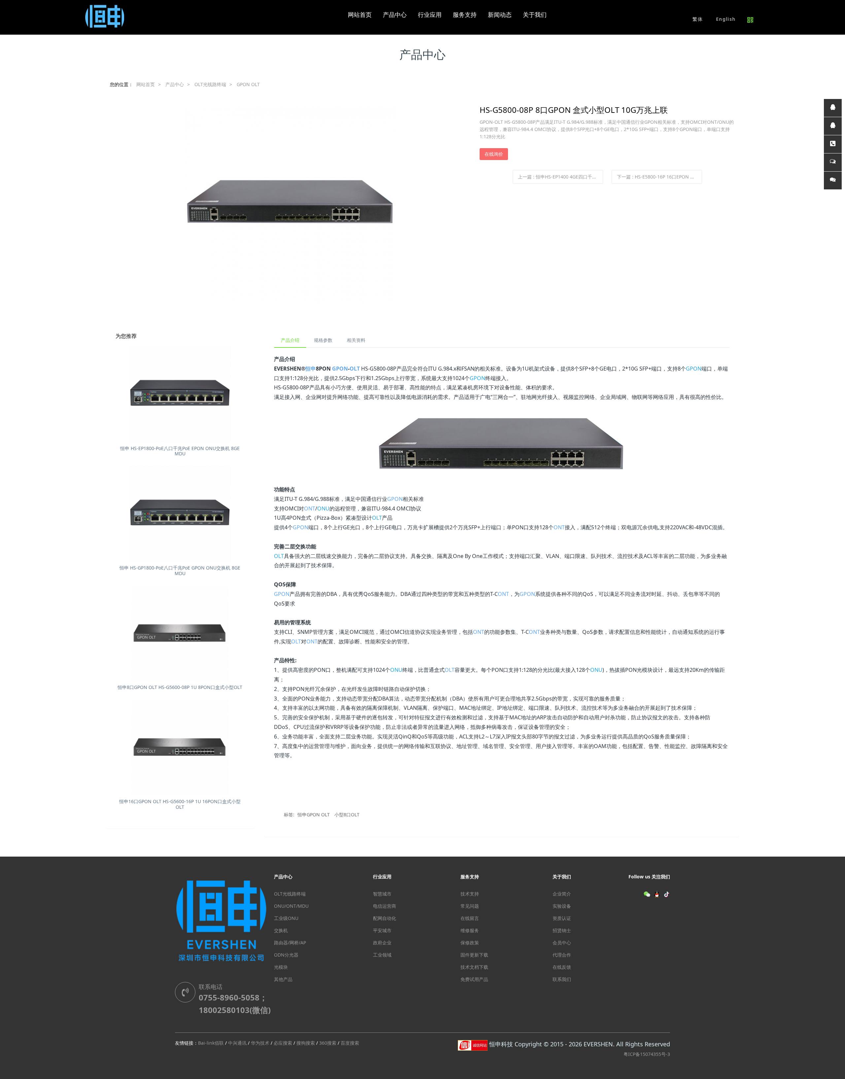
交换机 (281, 930)
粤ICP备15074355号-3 (647, 1054)
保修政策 (469, 942)
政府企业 (382, 942)
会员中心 (562, 942)
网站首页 (360, 15)
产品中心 (174, 84)
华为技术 (260, 1043)
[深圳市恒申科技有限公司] (105, 15)
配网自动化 (384, 918)
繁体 (698, 19)
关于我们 (562, 876)
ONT (309, 508)
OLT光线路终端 (210, 84)
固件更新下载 (474, 955)
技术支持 (469, 894)
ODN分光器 (286, 955)
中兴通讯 (237, 1043)
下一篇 (659, 177)
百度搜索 (350, 1043)
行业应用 (382, 876)
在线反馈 (562, 967)
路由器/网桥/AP (290, 942)
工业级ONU (286, 918)
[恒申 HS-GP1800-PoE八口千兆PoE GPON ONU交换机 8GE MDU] (180, 514)
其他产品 (283, 979)
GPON (340, 368)
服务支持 (469, 876)
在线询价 (494, 154)
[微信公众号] (833, 180)
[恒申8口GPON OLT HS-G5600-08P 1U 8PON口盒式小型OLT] (180, 633)
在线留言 (469, 918)
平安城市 (382, 930)
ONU (323, 508)
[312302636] (833, 126)
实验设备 (562, 906)
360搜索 (327, 1043)
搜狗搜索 (305, 1043)
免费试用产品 (474, 979)
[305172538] (833, 108)
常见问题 (469, 906)
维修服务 (469, 930)
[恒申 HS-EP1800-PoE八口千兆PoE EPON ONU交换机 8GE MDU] (180, 394)
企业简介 (562, 894)
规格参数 (323, 340)
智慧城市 (382, 894)
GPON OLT (248, 84)
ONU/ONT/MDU (291, 906)
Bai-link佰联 (211, 1043)
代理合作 (562, 955)
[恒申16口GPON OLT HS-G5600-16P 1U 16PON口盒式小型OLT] (180, 747)
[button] (725, 19)
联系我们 (562, 979)
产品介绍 (290, 340)
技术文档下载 (474, 967)
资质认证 (562, 918)
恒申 (310, 368)
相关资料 (356, 340)
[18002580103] (833, 144)
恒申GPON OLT (313, 814)
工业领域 (382, 955)
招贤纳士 (562, 930)
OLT (355, 368)
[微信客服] (833, 162)
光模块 (281, 967)
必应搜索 (283, 1043)
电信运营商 (384, 906)
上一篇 (560, 177)
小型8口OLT (346, 814)
